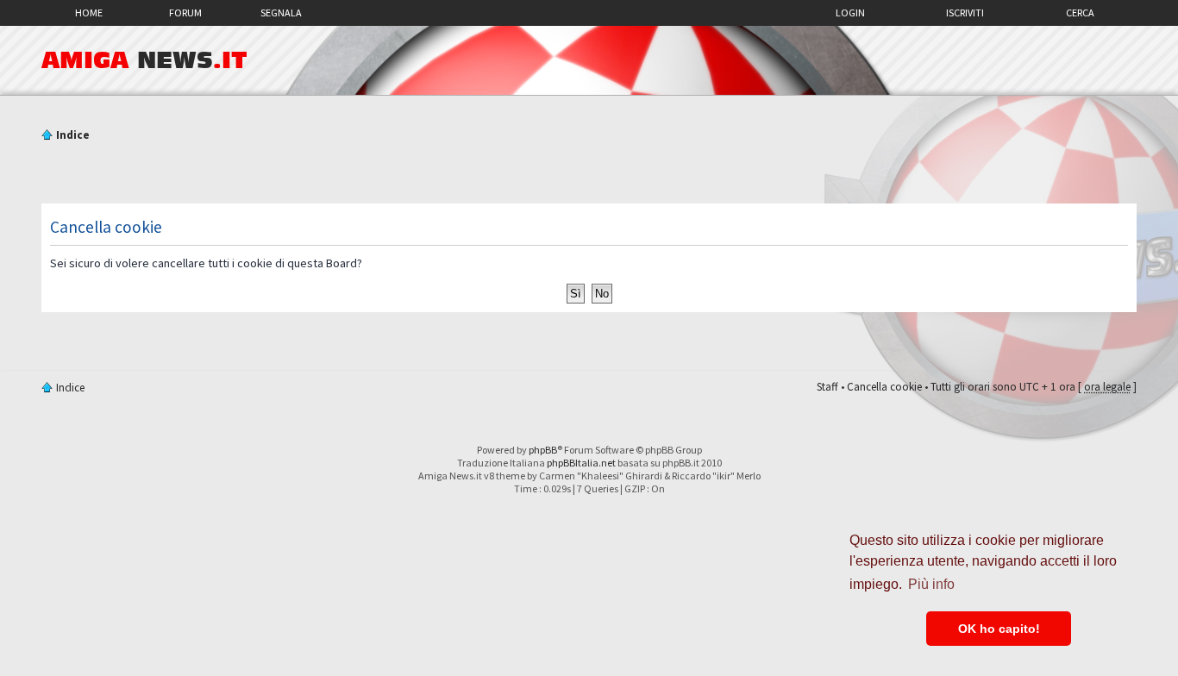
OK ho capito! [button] (999, 628)
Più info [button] (931, 584)
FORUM (185, 12)
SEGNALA (281, 12)
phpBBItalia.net (581, 462)
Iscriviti (965, 12)
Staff (827, 386)
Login (850, 12)
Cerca (1080, 12)
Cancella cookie (884, 386)
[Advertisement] (589, 175)
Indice (73, 135)
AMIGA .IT (144, 60)
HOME (89, 12)
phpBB (543, 449)
